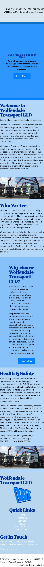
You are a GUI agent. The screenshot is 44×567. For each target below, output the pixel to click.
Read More (22, 76)
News (22, 523)
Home (22, 514)
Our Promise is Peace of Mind (22, 56)
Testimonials (22, 526)
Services (22, 520)
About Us (22, 517)
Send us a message (8, 549)
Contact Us (22, 529)
